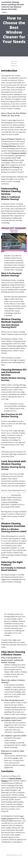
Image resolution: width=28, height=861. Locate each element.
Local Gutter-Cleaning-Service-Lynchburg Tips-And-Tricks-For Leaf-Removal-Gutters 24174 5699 (12, 5)
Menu (4, 12)
